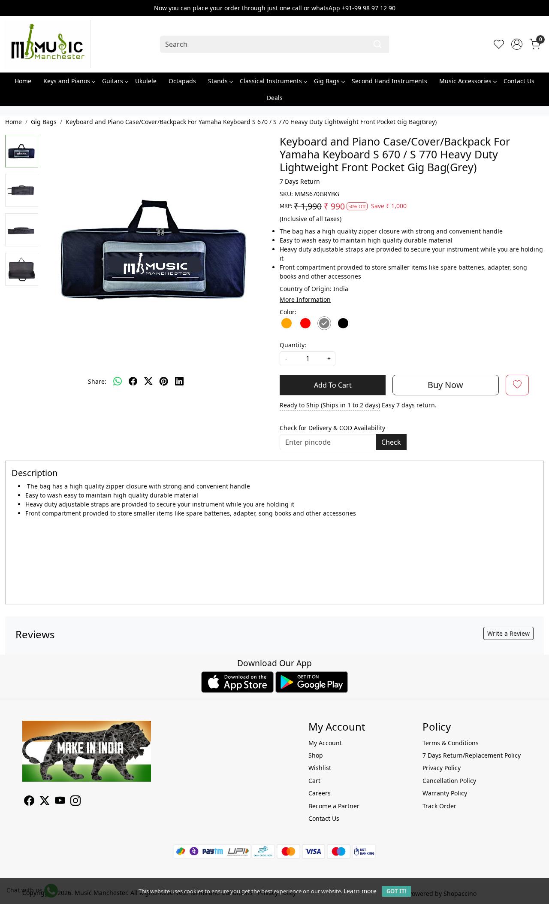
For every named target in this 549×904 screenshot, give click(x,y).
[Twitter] (44, 802)
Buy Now (445, 385)
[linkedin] (179, 381)
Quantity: (293, 345)
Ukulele (146, 81)
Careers (319, 793)
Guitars (112, 81)
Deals (275, 98)
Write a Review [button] (508, 633)
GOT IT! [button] (396, 891)
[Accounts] (517, 44)
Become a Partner (333, 806)
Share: (97, 381)
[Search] (377, 44)
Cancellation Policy (449, 781)
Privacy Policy (441, 768)
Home (23, 81)
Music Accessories (465, 81)
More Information (305, 299)
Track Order (439, 806)
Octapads (182, 81)
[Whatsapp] (117, 381)
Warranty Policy (444, 793)
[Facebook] (29, 802)
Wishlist (319, 768)
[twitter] (148, 381)
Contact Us (519, 81)
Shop (315, 755)
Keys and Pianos (66, 81)
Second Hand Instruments (389, 81)
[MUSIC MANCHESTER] (48, 44)
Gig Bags (327, 81)
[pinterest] (164, 381)
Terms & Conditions (450, 743)
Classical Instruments (271, 81)
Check (391, 442)
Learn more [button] (360, 891)
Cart (314, 781)
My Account (325, 743)
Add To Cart (333, 385)
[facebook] (133, 381)
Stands (218, 81)
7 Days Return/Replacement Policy (471, 755)
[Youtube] (60, 802)
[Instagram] (75, 802)
